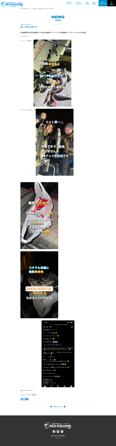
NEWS (94, 3)
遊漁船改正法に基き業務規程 (58, 435)
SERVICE (78, 3)
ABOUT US (69, 3)
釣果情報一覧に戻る (58, 406)
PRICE (87, 3)
